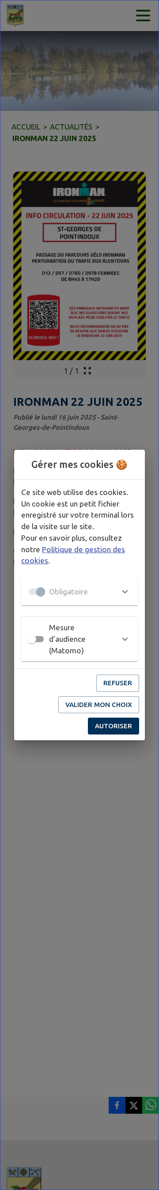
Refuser (117, 683)
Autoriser (113, 726)
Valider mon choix (98, 704)
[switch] (31, 639)
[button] (79, 591)
